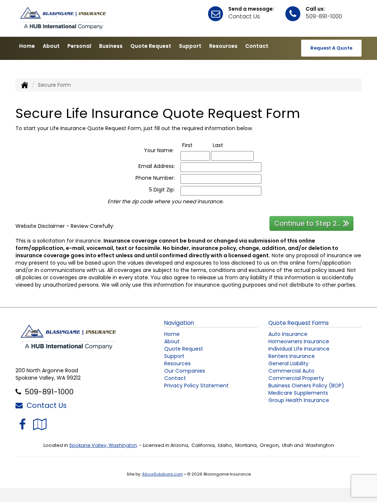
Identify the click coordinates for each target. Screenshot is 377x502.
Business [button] (111, 46)
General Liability (288, 363)
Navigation (179, 323)
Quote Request (183, 348)
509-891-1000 (324, 16)
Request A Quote (331, 48)
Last (225, 145)
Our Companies (184, 370)
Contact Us (244, 16)
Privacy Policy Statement (196, 385)
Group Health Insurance (298, 400)
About (51, 46)
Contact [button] (256, 46)
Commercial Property (296, 378)
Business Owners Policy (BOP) (306, 385)
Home (27, 46)
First (195, 145)
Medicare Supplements (298, 393)
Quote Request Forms (298, 323)
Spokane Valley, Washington (103, 445)
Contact (175, 378)
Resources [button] (223, 46)
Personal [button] (79, 46)
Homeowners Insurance (298, 341)
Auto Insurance (287, 334)
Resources (177, 363)
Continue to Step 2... (307, 223)
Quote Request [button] (150, 46)
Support (174, 356)
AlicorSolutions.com (162, 474)
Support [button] (190, 46)
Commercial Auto (291, 370)
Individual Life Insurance (299, 348)
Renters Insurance (291, 356)
